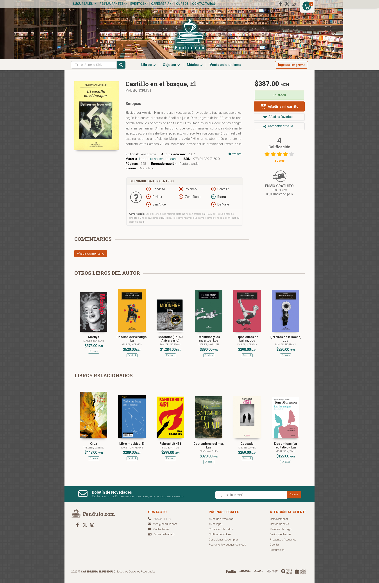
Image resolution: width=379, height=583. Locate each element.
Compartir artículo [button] (280, 126)
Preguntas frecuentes (283, 539)
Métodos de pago (280, 529)
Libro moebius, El (132, 443)
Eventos (137, 3)
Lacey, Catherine (132, 447)
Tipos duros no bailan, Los (247, 338)
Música (193, 65)
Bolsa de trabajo (164, 534)
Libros (147, 65)
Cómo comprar (279, 519)
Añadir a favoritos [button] (280, 117)
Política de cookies (220, 534)
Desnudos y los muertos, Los (209, 338)
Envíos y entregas (280, 534)
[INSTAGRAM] (293, 4)
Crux (93, 443)
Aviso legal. (216, 524)
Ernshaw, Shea (209, 451)
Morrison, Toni (285, 451)
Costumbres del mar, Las (208, 445)
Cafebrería (160, 3)
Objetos (170, 65)
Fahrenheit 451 (170, 443)
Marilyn (93, 337)
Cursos (182, 3)
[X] (287, 4)
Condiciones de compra (223, 539)
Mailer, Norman (138, 90)
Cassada (247, 443)
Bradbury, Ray (170, 447)
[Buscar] (121, 65)
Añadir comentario (90, 253)
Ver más (236, 154)
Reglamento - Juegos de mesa (227, 544)
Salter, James (247, 447)
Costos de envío (279, 524)
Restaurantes (112, 3)
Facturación (277, 549)
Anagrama (148, 154)
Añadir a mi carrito (283, 107)
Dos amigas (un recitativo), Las (285, 445)
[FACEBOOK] (280, 4)
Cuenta (274, 544)
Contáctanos (203, 3)
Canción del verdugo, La (132, 338)
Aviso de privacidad (221, 519)
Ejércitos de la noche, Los (285, 338)
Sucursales (83, 3)
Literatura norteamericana (158, 159)
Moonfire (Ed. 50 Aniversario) (170, 338)
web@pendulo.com (165, 524)
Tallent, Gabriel (93, 447)
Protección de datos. (221, 529)
